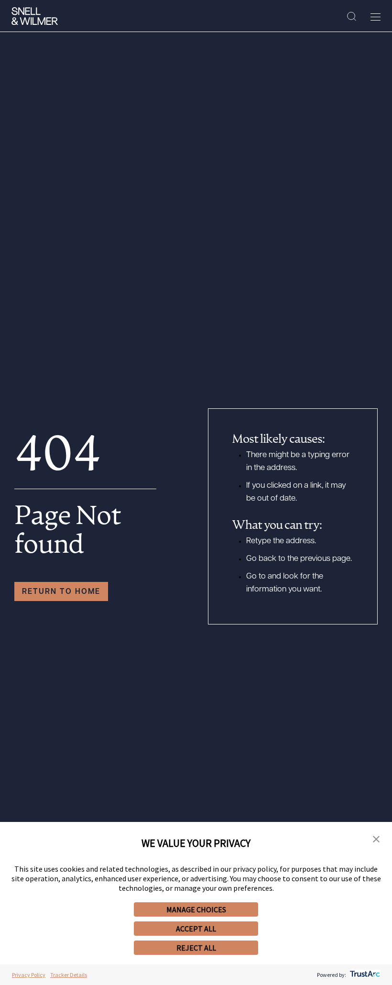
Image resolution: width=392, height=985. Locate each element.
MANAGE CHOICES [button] (196, 909)
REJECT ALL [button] (196, 947)
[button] (376, 839)
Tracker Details (68, 974)
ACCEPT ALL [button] (196, 928)
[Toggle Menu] (375, 17)
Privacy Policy (28, 974)
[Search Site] (351, 17)
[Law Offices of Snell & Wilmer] (34, 16)
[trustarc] (364, 975)
